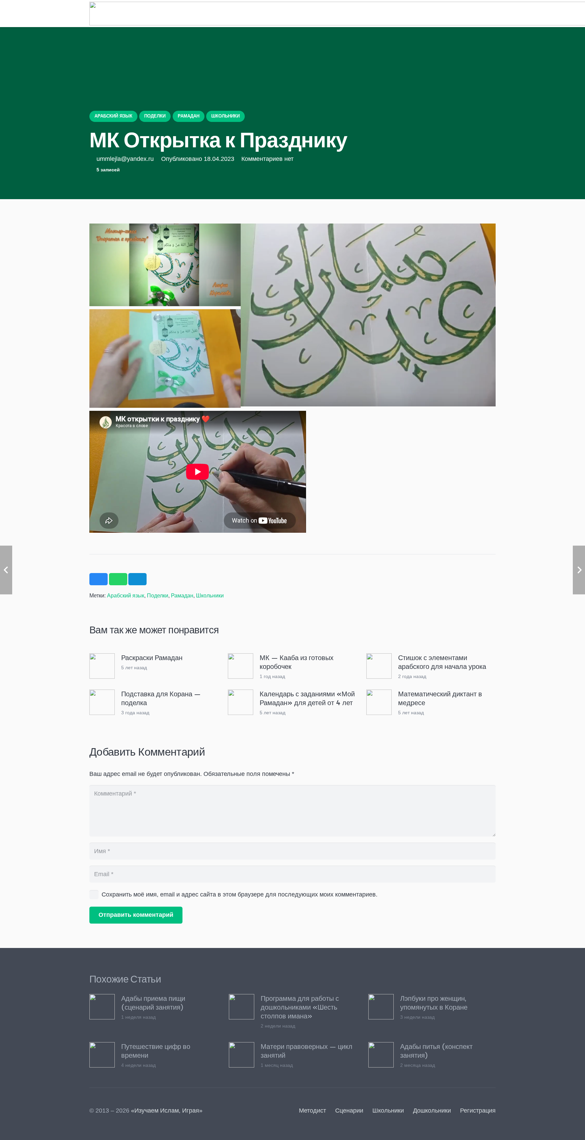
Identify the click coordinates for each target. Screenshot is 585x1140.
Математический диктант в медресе (440, 698)
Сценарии (349, 1110)
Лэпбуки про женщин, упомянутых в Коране (434, 1002)
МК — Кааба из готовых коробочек (296, 662)
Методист (312, 1110)
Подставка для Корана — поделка (161, 698)
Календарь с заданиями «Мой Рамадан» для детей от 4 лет (307, 698)
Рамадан (182, 595)
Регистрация (478, 1110)
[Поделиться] (98, 579)
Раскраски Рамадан (151, 657)
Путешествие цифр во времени (155, 1050)
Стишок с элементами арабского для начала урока (442, 662)
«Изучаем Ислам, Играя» (166, 1110)
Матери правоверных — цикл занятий (306, 1050)
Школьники (210, 595)
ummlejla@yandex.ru (125, 158)
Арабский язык (125, 595)
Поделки (157, 595)
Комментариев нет (267, 158)
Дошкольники (432, 1110)
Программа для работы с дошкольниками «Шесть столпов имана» (300, 1006)
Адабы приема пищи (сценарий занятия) (153, 1002)
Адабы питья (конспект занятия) (436, 1050)
